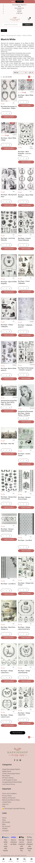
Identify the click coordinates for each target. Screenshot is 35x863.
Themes (19, 10)
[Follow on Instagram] (17, 760)
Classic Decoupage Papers (11, 773)
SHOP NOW (20, 1)
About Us (5, 804)
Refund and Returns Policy (11, 800)
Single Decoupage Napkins (11, 769)
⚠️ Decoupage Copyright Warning (13, 808)
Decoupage (6, 822)
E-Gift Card (19, 13)
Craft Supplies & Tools (9, 780)
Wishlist (4, 828)
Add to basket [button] (9, 117)
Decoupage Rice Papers (13, 35)
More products (18, 733)
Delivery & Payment (8, 798)
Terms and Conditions (9, 793)
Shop (4, 820)
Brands (19, 11)
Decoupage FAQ (19, 8)
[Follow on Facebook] (14, 760)
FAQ (3, 806)
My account (6, 826)
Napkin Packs (6, 771)
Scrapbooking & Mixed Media (12, 782)
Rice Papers (6, 776)
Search (27, 24)
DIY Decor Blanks (8, 778)
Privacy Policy (7, 796)
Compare (5, 830)
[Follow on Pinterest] (20, 760)
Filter (4, 30)
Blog (19, 6)
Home (3, 35)
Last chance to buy (8, 784)
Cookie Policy (6, 802)
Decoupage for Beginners (19, 4)
